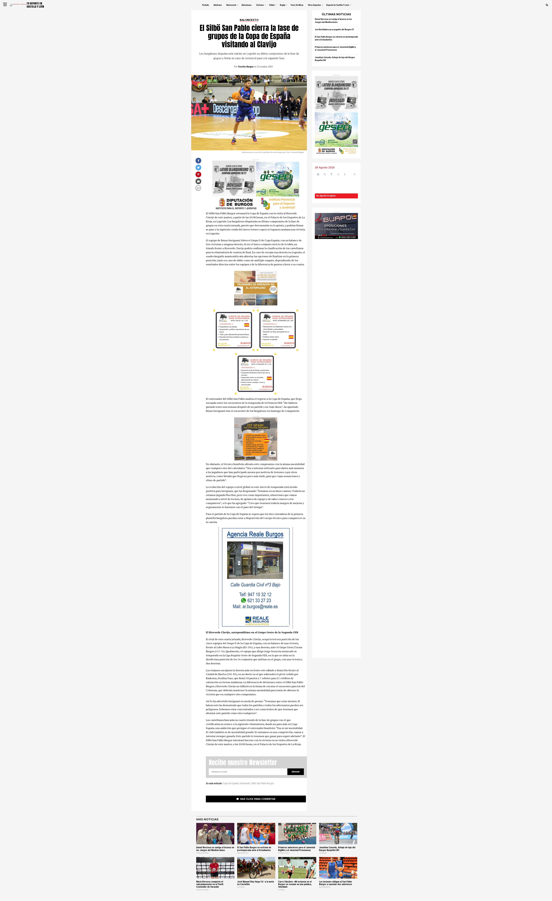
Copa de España (230, 783)
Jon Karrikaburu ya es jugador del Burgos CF (334, 29)
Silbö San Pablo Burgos (262, 783)
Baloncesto (231, 5)
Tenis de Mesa (297, 5)
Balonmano (247, 5)
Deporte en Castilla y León (337, 5)
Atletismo (217, 5)
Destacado (244, 783)
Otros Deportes (314, 5)
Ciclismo (260, 5)
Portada (205, 5)
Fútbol (272, 5)
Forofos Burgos (246, 66)
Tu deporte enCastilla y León (35, 5)
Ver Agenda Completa (326, 196)
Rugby (282, 5)
